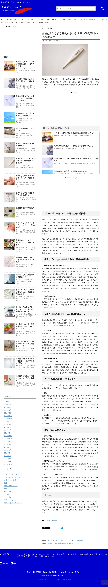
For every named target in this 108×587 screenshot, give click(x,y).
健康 (42, 20)
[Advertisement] (71, 109)
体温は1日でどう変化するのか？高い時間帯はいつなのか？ (25, 161)
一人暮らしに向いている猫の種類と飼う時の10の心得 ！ (75, 133)
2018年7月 (7, 450)
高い (59, 520)
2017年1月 (7, 459)
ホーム (3, 20)
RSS (14, 563)
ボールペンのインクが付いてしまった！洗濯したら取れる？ (25, 292)
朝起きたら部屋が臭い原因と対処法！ (61, 543)
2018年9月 (7, 444)
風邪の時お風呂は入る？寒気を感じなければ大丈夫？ (74, 146)
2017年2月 (7, 456)
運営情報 (5, 563)
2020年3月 (7, 404)
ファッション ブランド (15, 20)
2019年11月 (8, 416)
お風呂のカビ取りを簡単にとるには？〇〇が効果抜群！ (25, 378)
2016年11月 (8, 464)
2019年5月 (7, 430)
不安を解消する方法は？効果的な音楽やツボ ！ (72, 171)
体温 (50, 520)
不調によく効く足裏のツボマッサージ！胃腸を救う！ (67, 540)
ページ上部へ (105, 582)
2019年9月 (7, 421)
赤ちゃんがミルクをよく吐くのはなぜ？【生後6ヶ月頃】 (25, 225)
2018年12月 (8, 436)
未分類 (6, 494)
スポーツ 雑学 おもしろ (29, 22)
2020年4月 (7, 401)
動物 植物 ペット (53, 20)
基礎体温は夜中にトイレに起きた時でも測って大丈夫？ (25, 260)
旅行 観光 (83, 20)
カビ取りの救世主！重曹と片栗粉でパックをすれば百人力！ (25, 326)
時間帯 (54, 520)
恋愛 (63, 20)
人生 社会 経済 (32, 20)
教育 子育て (72, 20)
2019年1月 (7, 433)
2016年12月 (8, 461)
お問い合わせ (44, 22)
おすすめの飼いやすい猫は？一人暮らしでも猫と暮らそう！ (25, 344)
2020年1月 (7, 410)
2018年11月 (8, 439)
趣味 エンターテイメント (9, 22)
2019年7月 (7, 424)
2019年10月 (8, 419)
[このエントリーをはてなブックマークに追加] (62, 528)
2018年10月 (8, 441)
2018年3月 (7, 453)
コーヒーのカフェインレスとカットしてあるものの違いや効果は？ (25, 309)
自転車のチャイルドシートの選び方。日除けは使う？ (25, 242)
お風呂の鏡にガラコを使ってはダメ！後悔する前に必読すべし (25, 361)
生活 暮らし (94, 20)
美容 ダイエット (10, 500)
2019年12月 (8, 413)
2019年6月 (7, 427)
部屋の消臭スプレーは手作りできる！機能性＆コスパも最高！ (25, 98)
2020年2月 (7, 407)
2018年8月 (7, 447)
